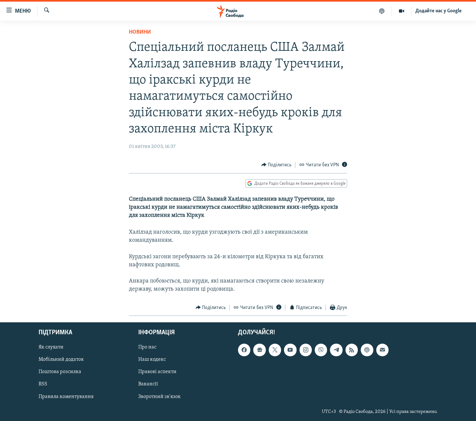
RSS (43, 384)
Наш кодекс (152, 359)
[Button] (276, 165)
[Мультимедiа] (402, 11)
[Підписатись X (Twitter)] (275, 350)
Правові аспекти (157, 372)
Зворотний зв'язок (159, 396)
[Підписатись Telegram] (336, 350)
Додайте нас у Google (438, 11)
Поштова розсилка (60, 372)
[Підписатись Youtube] (290, 350)
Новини (140, 32)
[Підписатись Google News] (259, 350)
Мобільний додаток (61, 359)
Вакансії (148, 384)
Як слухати (51, 347)
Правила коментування (66, 396)
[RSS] (352, 350)
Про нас (147, 347)
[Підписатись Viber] (321, 350)
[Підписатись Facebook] (244, 350)
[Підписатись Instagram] (306, 350)
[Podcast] (367, 350)
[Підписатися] (382, 350)
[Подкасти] (382, 11)
